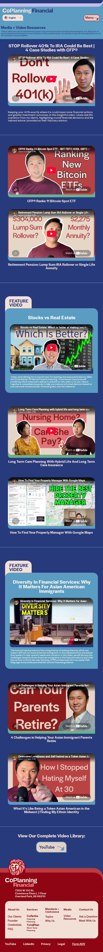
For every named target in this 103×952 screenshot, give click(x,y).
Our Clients (14, 916)
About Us (13, 909)
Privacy (46, 944)
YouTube (10, 944)
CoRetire (32, 918)
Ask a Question (88, 916)
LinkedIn (28, 944)
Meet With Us (87, 920)
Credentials (15, 925)
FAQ (10, 929)
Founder (13, 920)
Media (67, 909)
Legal (61, 944)
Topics (49, 916)
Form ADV (78, 944)
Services (32, 909)
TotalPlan (33, 927)
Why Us (50, 921)
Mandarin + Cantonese (52, 910)
